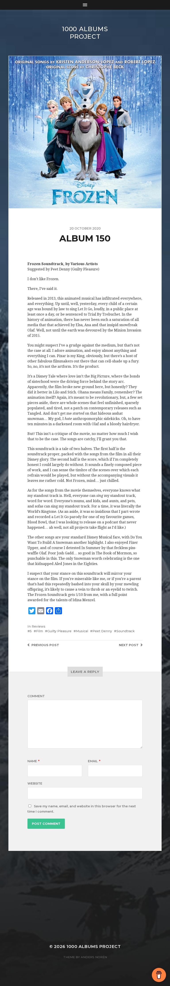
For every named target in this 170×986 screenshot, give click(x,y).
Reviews (38, 626)
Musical (82, 631)
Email (94, 761)
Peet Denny (102, 631)
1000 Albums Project (85, 32)
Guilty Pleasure (59, 631)
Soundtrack (125, 631)
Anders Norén (94, 957)
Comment (36, 696)
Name (33, 761)
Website (34, 783)
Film (39, 631)
